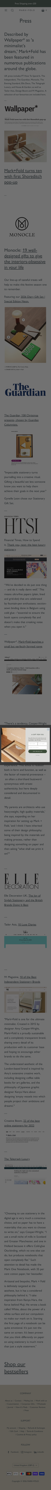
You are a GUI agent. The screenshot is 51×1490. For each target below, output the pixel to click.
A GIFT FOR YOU (37, 734)
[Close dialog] (48, 729)
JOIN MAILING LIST (37, 751)
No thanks (38, 755)
